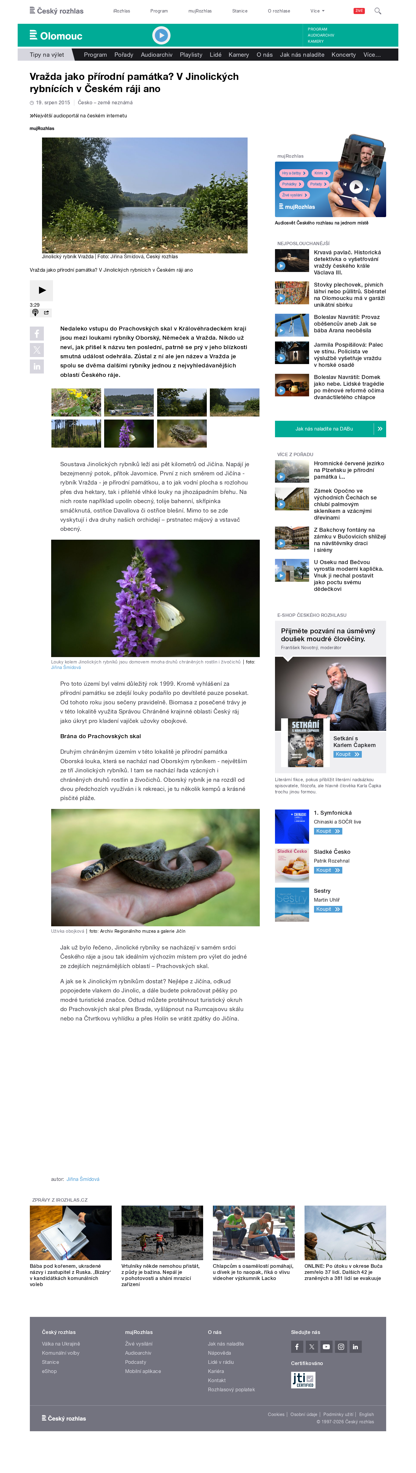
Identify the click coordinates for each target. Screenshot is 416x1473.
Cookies (276, 1414)
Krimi (319, 173)
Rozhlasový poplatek (231, 1390)
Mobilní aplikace (143, 1371)
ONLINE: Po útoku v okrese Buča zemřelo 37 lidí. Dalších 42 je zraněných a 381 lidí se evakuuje (344, 1272)
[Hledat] (378, 11)
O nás (265, 54)
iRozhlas (121, 11)
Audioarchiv (321, 35)
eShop (49, 1371)
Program (159, 11)
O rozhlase (279, 11)
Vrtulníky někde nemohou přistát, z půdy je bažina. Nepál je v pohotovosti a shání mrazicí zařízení (161, 1275)
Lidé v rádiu (221, 1362)
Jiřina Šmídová (127, 256)
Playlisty (191, 54)
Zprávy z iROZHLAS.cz (60, 1200)
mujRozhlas (200, 11)
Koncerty (344, 54)
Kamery (316, 41)
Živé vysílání (292, 195)
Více (372, 54)
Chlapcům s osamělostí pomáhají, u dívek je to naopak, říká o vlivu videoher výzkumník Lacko (253, 1272)
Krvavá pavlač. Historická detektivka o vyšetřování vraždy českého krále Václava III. (347, 262)
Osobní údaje (304, 1414)
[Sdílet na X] (37, 350)
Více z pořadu (295, 454)
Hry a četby (291, 173)
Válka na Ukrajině (61, 1344)
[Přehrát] (41, 290)
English (366, 1414)
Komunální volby (60, 1353)
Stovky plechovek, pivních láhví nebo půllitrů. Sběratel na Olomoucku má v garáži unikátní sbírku (350, 294)
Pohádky (289, 184)
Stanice (240, 11)
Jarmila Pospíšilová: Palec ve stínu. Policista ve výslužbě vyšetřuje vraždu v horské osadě (348, 354)
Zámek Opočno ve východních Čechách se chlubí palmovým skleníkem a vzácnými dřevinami (345, 504)
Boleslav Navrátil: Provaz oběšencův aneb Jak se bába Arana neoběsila (347, 324)
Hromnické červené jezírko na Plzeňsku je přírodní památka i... (349, 470)
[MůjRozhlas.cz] (42, 129)
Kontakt (217, 1380)
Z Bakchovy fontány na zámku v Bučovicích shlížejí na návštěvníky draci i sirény (350, 540)
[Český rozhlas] (56, 11)
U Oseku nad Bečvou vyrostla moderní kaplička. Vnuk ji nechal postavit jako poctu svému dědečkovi (348, 575)
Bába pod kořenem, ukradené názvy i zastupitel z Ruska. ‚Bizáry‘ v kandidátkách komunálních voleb (70, 1275)
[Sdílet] (46, 313)
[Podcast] (35, 313)
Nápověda (219, 1353)
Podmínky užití (338, 1414)
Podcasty (135, 1362)
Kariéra (216, 1371)
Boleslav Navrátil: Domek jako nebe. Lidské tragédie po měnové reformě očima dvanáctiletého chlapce (349, 387)
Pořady (124, 54)
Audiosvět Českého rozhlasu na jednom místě (321, 222)
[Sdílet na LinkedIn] (37, 366)
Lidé (215, 54)
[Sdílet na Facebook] (37, 334)
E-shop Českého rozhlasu (312, 615)
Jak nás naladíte (302, 54)
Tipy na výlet (47, 54)
